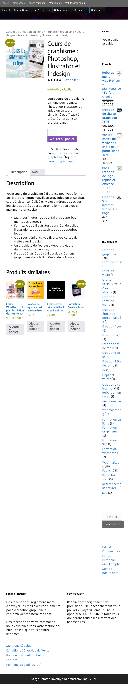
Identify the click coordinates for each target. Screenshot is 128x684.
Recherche (113, 524)
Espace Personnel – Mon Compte (45, 3)
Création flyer (111, 326)
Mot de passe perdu (75, 3)
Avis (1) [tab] (37, 172)
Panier (5, 3)
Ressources (81, 10)
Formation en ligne (30, 31)
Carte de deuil (112, 262)
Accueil (6, 10)
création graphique (61, 161)
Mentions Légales (19, 645)
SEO (104, 492)
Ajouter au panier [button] (14, 329)
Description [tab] (19, 172)
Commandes (18, 3)
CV (104, 370)
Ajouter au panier (62, 139)
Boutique (62, 10)
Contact (98, 10)
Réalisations (21, 10)
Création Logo (112, 335)
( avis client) (71, 80)
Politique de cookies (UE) (23, 665)
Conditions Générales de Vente (28, 650)
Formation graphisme (60, 31)
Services (42, 10)
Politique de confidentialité (25, 655)
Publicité (108, 470)
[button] (39, 45)
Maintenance (111, 401)
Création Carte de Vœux (108, 301)
